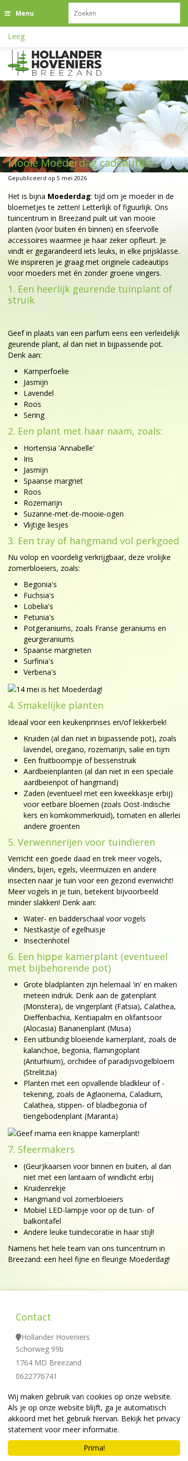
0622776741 (36, 1376)
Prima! (94, 1448)
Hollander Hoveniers (55, 1336)
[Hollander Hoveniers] (68, 62)
